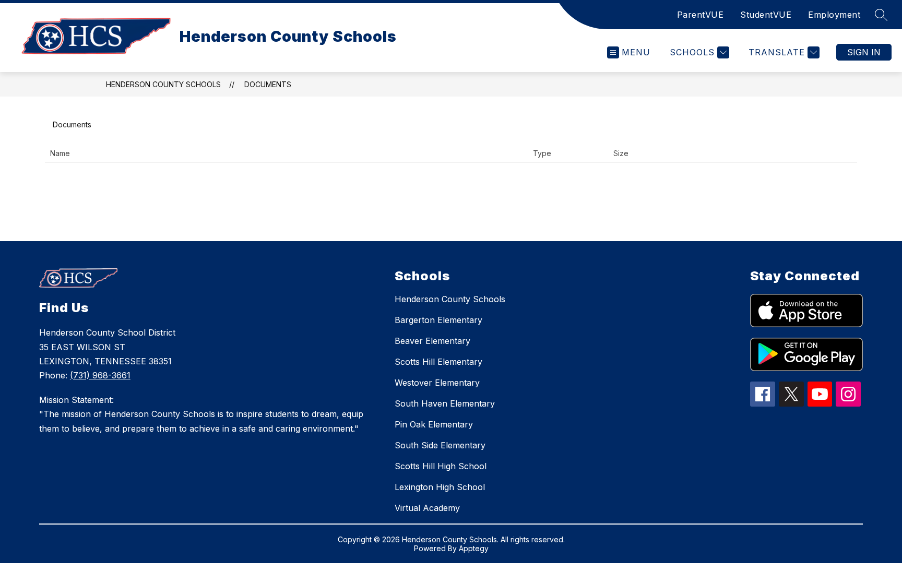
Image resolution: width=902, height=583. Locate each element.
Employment (834, 14)
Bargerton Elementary (438, 320)
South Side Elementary (440, 445)
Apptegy (474, 548)
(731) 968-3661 (100, 375)
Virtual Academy (427, 508)
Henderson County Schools (163, 84)
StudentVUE (765, 14)
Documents (267, 84)
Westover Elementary (437, 382)
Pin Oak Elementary (434, 424)
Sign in (864, 52)
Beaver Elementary (432, 341)
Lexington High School (440, 487)
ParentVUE (700, 14)
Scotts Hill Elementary (438, 361)
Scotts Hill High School (440, 466)
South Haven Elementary (445, 403)
